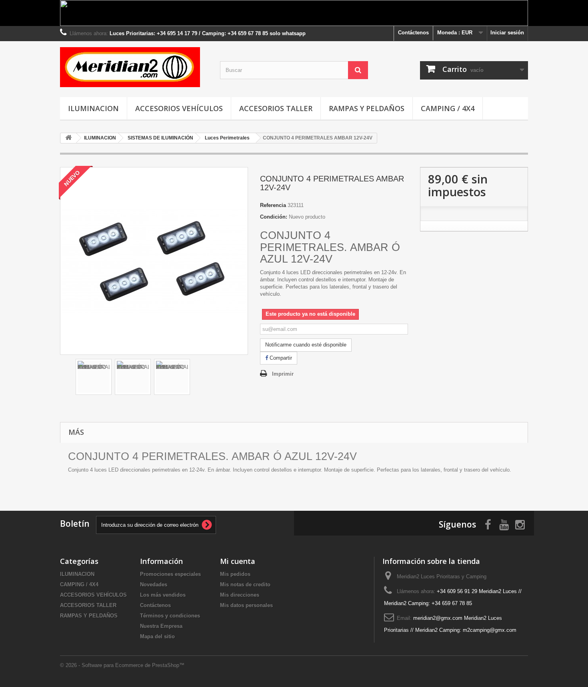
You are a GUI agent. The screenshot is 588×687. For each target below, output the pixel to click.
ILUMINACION (93, 108)
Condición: (273, 217)
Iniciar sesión (507, 33)
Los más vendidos (163, 595)
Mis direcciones (239, 595)
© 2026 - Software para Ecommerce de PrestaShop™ (122, 665)
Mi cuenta (237, 561)
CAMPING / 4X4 (447, 108)
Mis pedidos (235, 574)
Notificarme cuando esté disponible (305, 345)
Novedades (153, 584)
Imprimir (283, 374)
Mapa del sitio (157, 636)
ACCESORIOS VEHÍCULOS (179, 108)
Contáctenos (413, 33)
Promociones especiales (170, 574)
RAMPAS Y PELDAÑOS (366, 108)
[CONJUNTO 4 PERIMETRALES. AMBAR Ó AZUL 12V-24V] (93, 376)
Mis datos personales (246, 605)
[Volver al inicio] (68, 138)
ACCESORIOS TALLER (275, 108)
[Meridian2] (134, 67)
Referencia (273, 205)
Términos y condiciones (170, 616)
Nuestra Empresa (161, 626)
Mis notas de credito (245, 584)
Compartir (280, 358)
